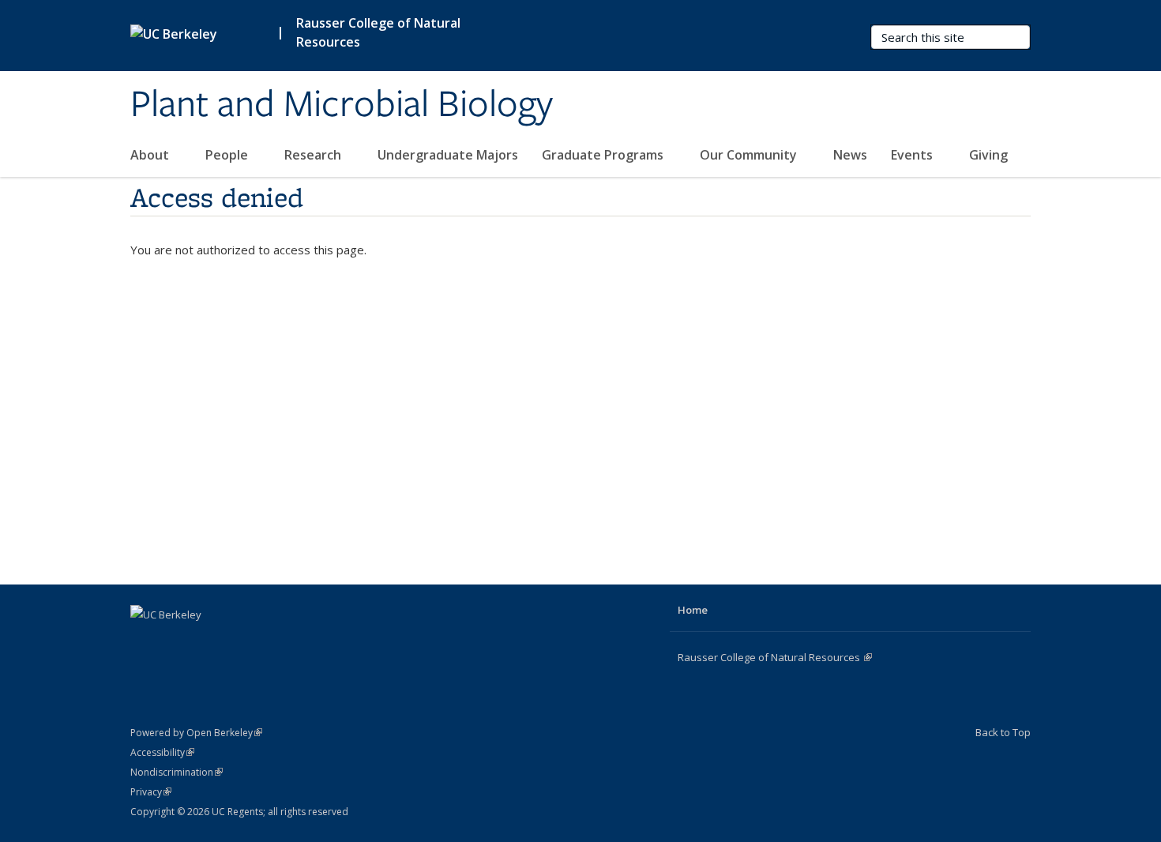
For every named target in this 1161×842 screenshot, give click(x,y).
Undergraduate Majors (448, 155)
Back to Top (1003, 732)
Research (314, 155)
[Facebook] (144, 641)
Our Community (750, 155)
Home (693, 610)
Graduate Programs (604, 155)
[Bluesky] (237, 641)
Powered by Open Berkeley (196, 732)
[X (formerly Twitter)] (175, 641)
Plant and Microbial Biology (341, 105)
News (850, 155)
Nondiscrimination (176, 772)
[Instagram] (206, 641)
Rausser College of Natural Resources (378, 32)
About (151, 155)
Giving (988, 155)
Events (913, 155)
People (228, 155)
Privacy (150, 792)
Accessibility (162, 752)
